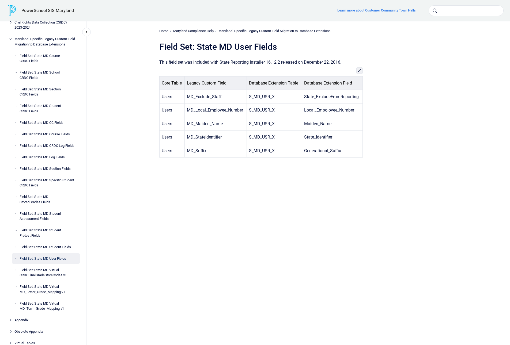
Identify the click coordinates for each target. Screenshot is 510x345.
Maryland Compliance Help (193, 31)
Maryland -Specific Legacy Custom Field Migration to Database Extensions (44, 41)
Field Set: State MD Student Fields (45, 247)
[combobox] (466, 11)
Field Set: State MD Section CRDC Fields (40, 92)
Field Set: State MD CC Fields (41, 123)
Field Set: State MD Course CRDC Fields (40, 58)
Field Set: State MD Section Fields (45, 169)
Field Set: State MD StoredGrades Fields (35, 199)
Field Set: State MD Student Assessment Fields (40, 216)
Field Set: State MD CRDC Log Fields (47, 146)
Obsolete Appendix (28, 331)
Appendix (21, 320)
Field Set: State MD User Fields (43, 258)
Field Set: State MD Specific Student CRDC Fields (47, 182)
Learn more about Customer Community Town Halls (376, 10)
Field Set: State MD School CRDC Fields (40, 75)
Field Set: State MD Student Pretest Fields (40, 232)
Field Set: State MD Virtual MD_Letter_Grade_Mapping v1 (42, 289)
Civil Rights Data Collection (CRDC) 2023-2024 (40, 25)
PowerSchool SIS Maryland (47, 10)
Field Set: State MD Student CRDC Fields (40, 108)
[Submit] (434, 10)
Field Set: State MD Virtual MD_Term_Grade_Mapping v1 (42, 306)
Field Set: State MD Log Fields (42, 157)
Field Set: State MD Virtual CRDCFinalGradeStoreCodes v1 (43, 272)
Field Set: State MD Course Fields (45, 134)
